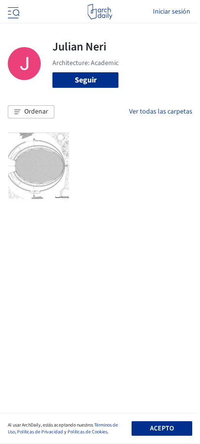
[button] (31, 112)
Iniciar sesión (171, 11)
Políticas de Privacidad (40, 431)
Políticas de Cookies (87, 431)
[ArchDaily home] (99, 11)
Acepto (162, 428)
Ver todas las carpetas (160, 111)
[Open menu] (12, 11)
